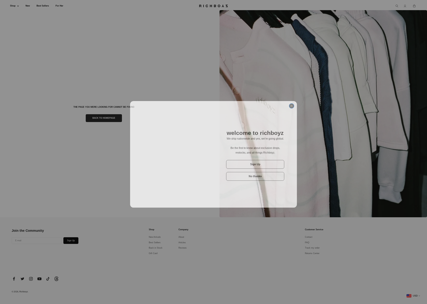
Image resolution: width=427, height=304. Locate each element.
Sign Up (255, 161)
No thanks (255, 173)
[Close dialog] (291, 101)
